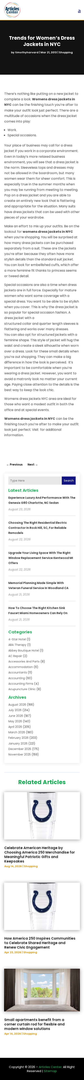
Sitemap (50, 1071)
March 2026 (16, 732)
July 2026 (15, 710)
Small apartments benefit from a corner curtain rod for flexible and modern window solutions (34, 1024)
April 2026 (15, 727)
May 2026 (15, 721)
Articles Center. (50, 1067)
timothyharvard (27, 52)
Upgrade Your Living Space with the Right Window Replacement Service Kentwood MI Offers (40, 558)
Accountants (17, 672)
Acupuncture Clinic (22, 689)
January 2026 (18, 743)
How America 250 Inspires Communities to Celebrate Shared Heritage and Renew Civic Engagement (39, 943)
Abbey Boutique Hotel (23, 650)
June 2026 (15, 716)
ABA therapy (17, 645)
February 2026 (18, 738)
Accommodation (20, 667)
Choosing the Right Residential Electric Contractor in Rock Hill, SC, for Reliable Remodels (37, 528)
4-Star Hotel (17, 639)
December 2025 (19, 749)
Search (69, 481)
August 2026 (17, 705)
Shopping (66, 52)
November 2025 (19, 754)
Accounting (16, 678)
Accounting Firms (20, 684)
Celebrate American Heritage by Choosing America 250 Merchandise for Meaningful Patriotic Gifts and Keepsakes (39, 854)
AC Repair (15, 656)
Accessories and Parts (24, 661)
